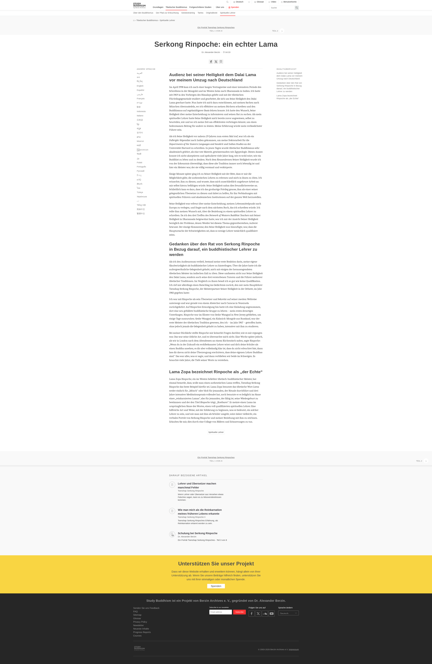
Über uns (220, 7)
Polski (139, 162)
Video (273, 2)
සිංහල (139, 175)
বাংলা (138, 77)
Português (141, 167)
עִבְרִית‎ (139, 103)
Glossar (260, 2)
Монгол (140, 141)
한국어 (140, 133)
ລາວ (139, 137)
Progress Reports (142, 632)
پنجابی (138, 158)
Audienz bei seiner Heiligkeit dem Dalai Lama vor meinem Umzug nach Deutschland (289, 76)
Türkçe (140, 192)
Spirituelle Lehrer (227, 13)
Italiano (140, 116)
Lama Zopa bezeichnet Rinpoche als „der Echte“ (288, 97)
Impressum (294, 649)
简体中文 (141, 209)
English (140, 86)
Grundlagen (158, 7)
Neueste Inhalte (141, 628)
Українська (142, 196)
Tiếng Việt (141, 205)
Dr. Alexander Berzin (211, 52)
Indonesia (141, 111)
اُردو (138, 200)
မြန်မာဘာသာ (142, 150)
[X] (216, 62)
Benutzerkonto (290, 2)
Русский (140, 171)
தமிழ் (139, 179)
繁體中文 (141, 213)
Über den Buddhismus (143, 13)
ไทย (138, 188)
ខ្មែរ (138, 124)
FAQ (135, 611)
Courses (137, 635)
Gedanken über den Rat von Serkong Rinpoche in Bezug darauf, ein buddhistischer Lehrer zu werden (289, 87)
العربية (139, 73)
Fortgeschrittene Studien (200, 7)
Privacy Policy (140, 621)
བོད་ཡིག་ (140, 81)
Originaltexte (211, 13)
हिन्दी (138, 107)
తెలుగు (139, 184)
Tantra (200, 13)
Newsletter (138, 625)
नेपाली (139, 154)
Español (140, 90)
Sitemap (137, 615)
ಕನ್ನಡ (139, 128)
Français (141, 98)
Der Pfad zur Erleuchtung (167, 13)
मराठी (139, 145)
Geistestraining (188, 13)
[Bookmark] (221, 62)
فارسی (140, 94)
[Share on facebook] (211, 62)
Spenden (234, 7)
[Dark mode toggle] (227, 2)
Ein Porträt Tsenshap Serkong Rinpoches (216, 27)
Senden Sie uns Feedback (146, 608)
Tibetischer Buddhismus (176, 7)
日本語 (140, 120)
